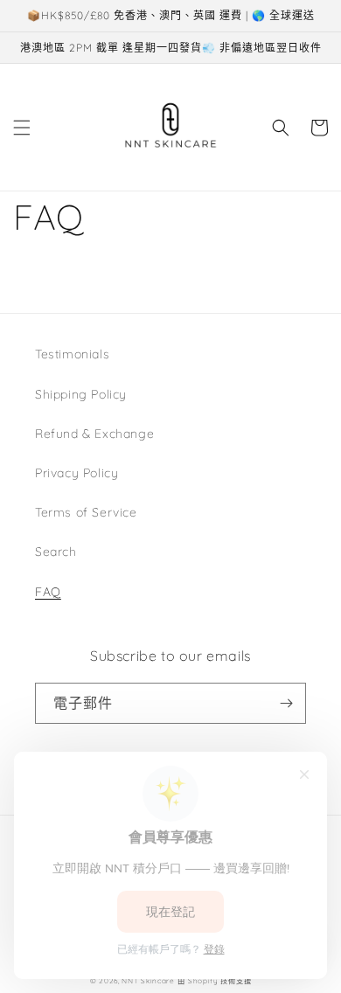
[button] (22, 127)
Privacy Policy (76, 473)
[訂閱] (286, 703)
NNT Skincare (148, 980)
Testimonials (72, 354)
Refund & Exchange (94, 433)
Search (56, 551)
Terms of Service (86, 512)
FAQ (48, 592)
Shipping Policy (81, 394)
